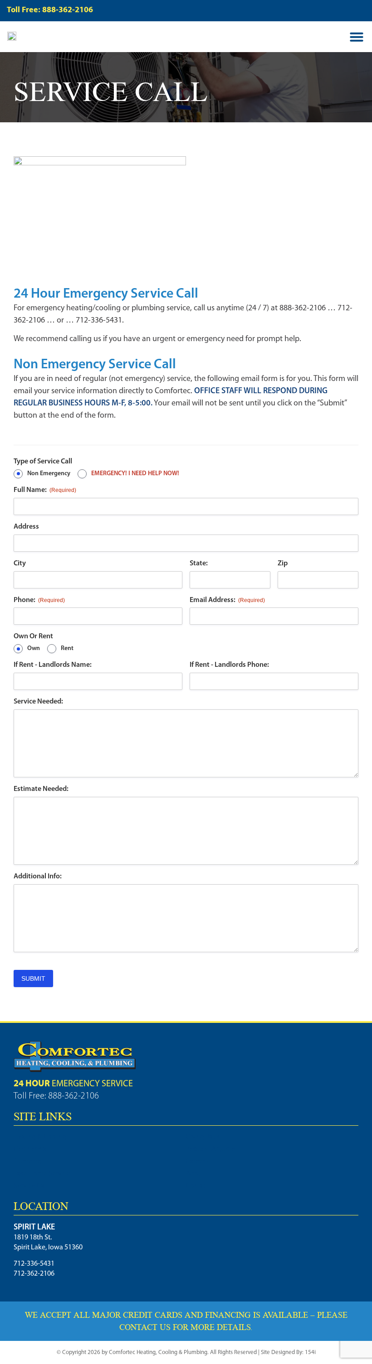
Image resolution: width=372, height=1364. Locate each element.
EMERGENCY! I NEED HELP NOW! (135, 473)
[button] (356, 37)
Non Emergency (48, 473)
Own (33, 648)
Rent (67, 648)
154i (310, 1352)
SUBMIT (33, 978)
